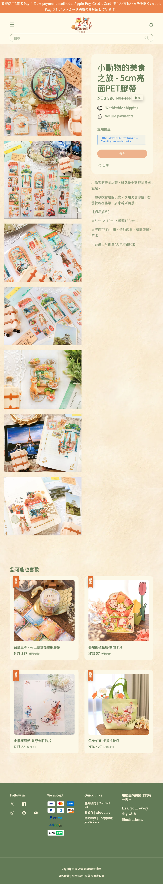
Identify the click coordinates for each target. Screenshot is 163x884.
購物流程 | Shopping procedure (98, 819)
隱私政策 (64, 876)
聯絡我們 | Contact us (97, 805)
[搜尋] (146, 38)
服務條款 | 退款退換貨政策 (88, 876)
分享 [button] (106, 165)
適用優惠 (104, 129)
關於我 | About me (97, 812)
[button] (12, 24)
